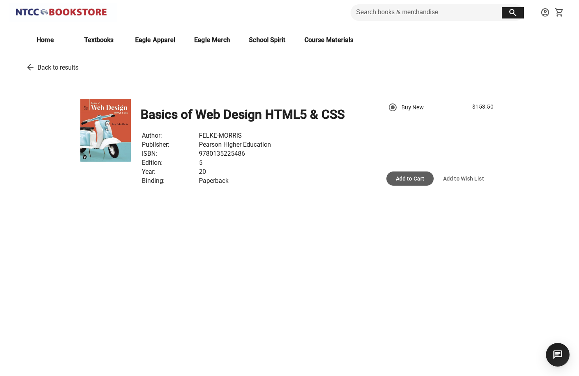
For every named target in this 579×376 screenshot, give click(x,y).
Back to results (57, 67)
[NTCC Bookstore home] (63, 12)
